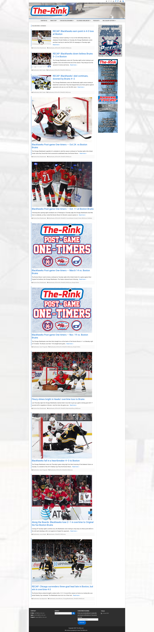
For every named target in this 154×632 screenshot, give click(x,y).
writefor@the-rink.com (39, 615)
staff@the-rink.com (39, 613)
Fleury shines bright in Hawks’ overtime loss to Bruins (58, 399)
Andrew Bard (36, 48)
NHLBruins (68, 48)
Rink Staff (53, 20)
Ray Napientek (43, 598)
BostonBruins (59, 598)
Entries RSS (106, 613)
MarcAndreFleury (70, 408)
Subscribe (81, 622)
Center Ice (44, 20)
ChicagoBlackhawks (68, 598)
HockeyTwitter (77, 218)
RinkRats (90, 218)
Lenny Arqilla (43, 534)
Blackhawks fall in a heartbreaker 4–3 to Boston (56, 460)
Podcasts (96, 20)
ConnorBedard (70, 218)
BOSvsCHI (57, 48)
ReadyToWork (75, 282)
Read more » (56, 44)
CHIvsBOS (63, 48)
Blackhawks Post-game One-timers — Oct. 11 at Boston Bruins (63, 209)
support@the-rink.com (41, 617)
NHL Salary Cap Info (109, 20)
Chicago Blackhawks (66, 20)
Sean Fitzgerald (43, 347)
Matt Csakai (43, 70)
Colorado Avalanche (83, 20)
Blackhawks (43, 48)
